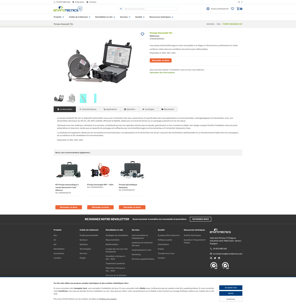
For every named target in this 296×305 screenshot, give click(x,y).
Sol (55, 244)
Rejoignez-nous (200, 219)
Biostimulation (112, 244)
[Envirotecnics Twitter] (215, 258)
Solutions (84, 244)
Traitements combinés (115, 263)
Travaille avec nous (166, 253)
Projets (83, 258)
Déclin (231, 293)
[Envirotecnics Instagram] (211, 258)
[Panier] (239, 9)
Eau (55, 235)
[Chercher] (121, 9)
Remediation (59, 249)
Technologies (85, 249)
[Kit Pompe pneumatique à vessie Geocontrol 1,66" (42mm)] (69, 184)
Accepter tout (231, 287)
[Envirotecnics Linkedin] (219, 258)
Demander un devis (160, 60)
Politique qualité (165, 240)
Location (57, 258)
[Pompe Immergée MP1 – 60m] (100, 184)
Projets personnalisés (89, 235)
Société (138, 17)
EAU (218, 24)
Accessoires (59, 253)
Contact (161, 258)
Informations (163, 244)
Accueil (210, 24)
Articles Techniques (192, 235)
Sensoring (136, 254)
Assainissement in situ (141, 250)
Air (55, 240)
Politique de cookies (107, 299)
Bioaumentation (113, 240)
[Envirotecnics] (68, 9)
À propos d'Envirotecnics (168, 235)
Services (124, 17)
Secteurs (83, 240)
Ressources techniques (160, 17)
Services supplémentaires (143, 259)
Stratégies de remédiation (117, 235)
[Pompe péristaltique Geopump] (132, 184)
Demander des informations (162, 72)
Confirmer (231, 299)
